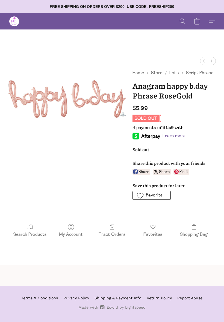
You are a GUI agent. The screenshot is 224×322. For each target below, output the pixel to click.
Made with (111, 307)
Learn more (174, 136)
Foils (174, 73)
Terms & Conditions (40, 298)
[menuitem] (204, 61)
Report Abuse (189, 298)
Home (138, 73)
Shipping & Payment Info (118, 298)
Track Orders (112, 234)
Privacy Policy (76, 298)
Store (156, 73)
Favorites (153, 234)
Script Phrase (199, 73)
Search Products (30, 234)
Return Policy (159, 298)
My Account (71, 234)
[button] (14, 21)
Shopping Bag (194, 234)
